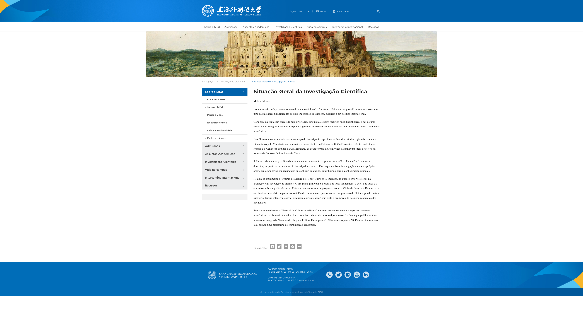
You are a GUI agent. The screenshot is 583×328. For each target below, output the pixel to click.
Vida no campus (317, 27)
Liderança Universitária (219, 131)
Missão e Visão (215, 115)
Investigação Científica (288, 27)
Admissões (230, 27)
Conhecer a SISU (216, 100)
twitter (338, 275)
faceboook (347, 275)
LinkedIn (366, 275)
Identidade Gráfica (217, 123)
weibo (357, 275)
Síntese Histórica (216, 107)
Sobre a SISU (212, 27)
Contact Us (329, 275)
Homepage (207, 81)
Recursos (373, 27)
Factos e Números (216, 138)
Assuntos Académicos (256, 27)
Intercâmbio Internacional (347, 27)
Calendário (343, 11)
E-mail (323, 11)
